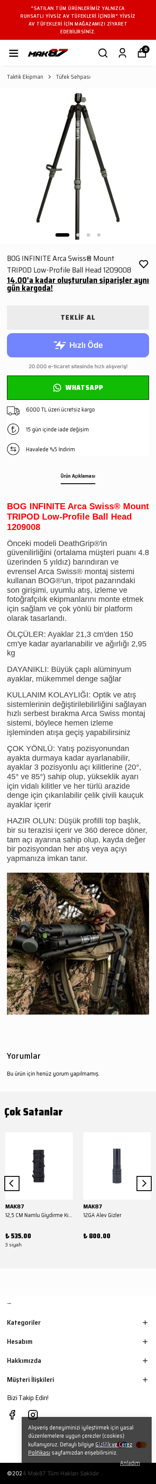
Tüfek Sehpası (73, 77)
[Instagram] (33, 1415)
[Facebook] (12, 1415)
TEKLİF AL (78, 317)
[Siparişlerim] (122, 53)
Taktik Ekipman (25, 77)
